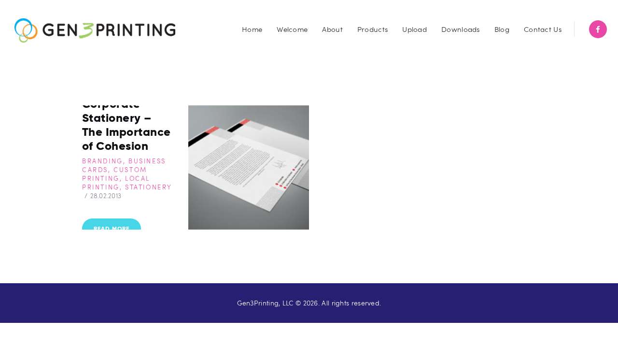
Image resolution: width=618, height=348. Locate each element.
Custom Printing (114, 174)
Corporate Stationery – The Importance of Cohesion (126, 125)
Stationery (148, 187)
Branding (102, 161)
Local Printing (116, 182)
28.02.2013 (106, 195)
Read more (111, 228)
